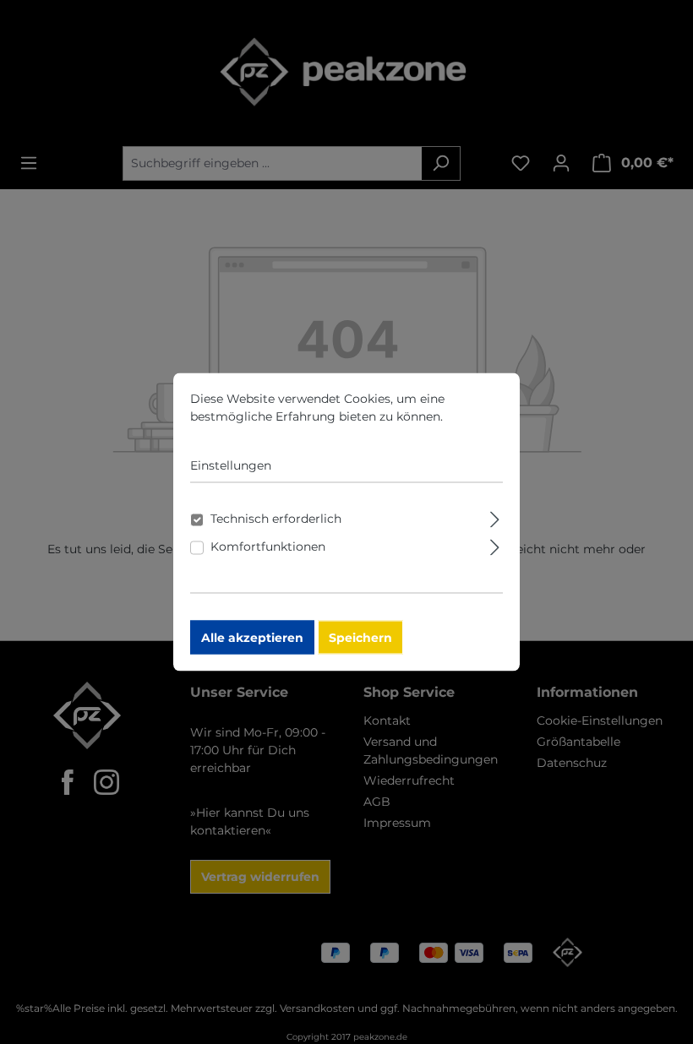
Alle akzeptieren (252, 637)
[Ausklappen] (495, 517)
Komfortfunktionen (267, 546)
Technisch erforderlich (275, 518)
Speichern (360, 637)
